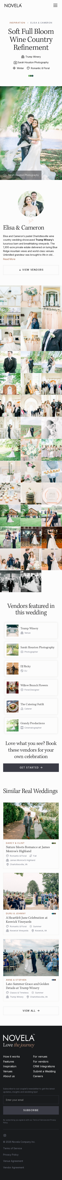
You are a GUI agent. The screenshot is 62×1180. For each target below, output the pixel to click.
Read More (9, 259)
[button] (54, 5)
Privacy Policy (11, 1154)
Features (8, 1061)
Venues (7, 1071)
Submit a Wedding (44, 1071)
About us (9, 1076)
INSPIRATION (17, 22)
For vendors (40, 1061)
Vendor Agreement (13, 1167)
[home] (13, 5)
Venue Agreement (13, 1161)
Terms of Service (12, 1148)
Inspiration (9, 1066)
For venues (40, 1056)
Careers (38, 1076)
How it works (11, 1056)
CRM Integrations (44, 1066)
